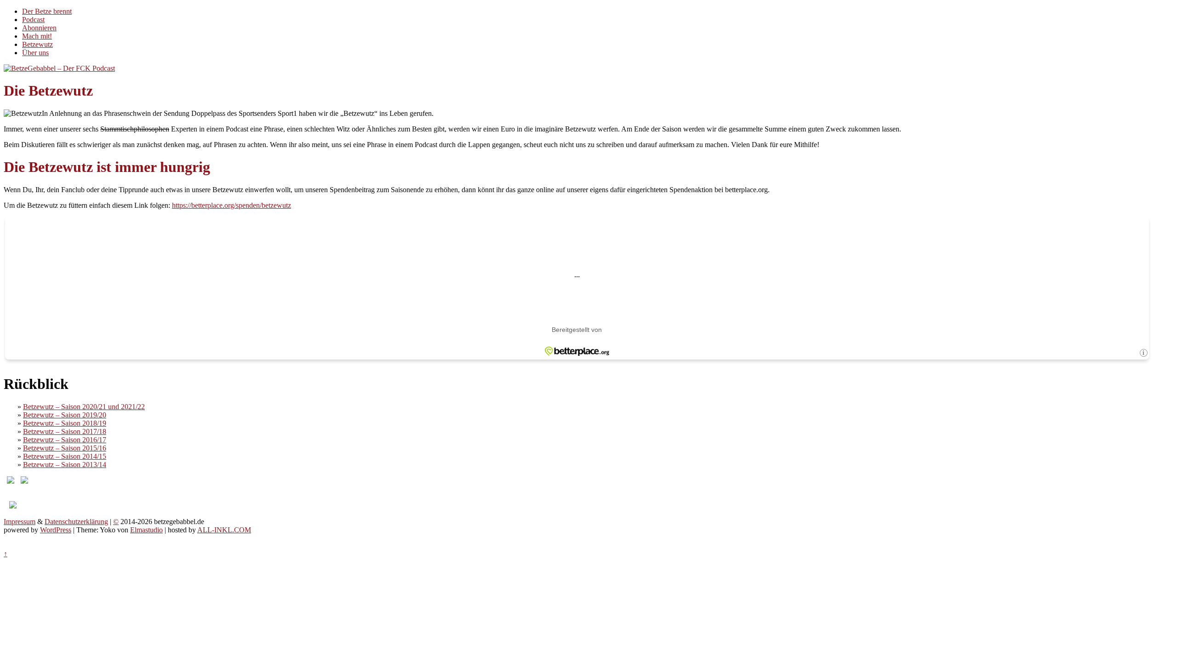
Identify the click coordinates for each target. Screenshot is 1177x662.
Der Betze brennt (47, 11)
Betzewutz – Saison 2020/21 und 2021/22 (84, 407)
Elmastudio (146, 530)
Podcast (33, 19)
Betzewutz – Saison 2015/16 (64, 448)
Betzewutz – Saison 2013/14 (64, 464)
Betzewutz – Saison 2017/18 (64, 431)
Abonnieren (39, 28)
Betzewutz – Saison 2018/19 (64, 423)
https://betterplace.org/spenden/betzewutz (231, 205)
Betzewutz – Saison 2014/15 (64, 456)
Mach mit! (37, 36)
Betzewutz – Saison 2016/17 (64, 440)
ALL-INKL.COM (224, 530)
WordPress (55, 530)
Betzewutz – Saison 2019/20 (64, 415)
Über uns (35, 53)
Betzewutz (37, 44)
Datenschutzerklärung (76, 521)
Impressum (19, 521)
